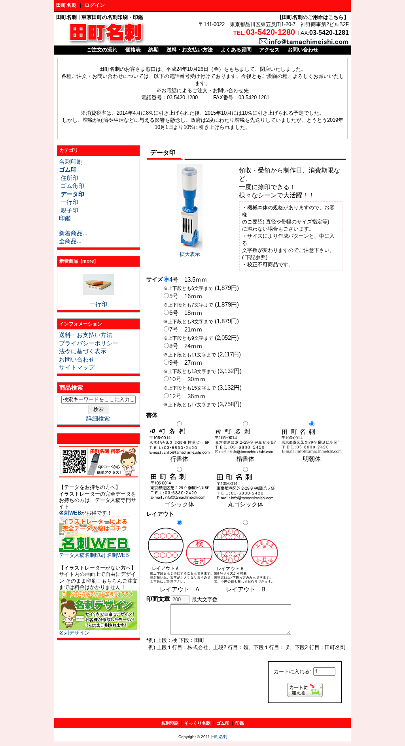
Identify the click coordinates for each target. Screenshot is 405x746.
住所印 (68, 178)
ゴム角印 (71, 186)
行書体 (179, 459)
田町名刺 (66, 5)
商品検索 (71, 387)
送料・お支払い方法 (190, 50)
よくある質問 (236, 50)
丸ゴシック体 (245, 504)
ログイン (95, 5)
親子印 (68, 210)
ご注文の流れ (102, 50)
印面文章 (158, 599)
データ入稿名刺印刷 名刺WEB (94, 555)
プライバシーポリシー (88, 343)
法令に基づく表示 (82, 351)
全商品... (70, 241)
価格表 (133, 50)
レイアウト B (248, 589)
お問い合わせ (303, 50)
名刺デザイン (74, 633)
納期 (153, 50)
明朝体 (312, 459)
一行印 (68, 202)
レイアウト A (179, 589)
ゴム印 (222, 723)
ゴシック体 (179, 504)
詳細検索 (98, 418)
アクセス (269, 50)
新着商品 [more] (77, 261)
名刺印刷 (71, 162)
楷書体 (245, 459)
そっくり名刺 (197, 723)
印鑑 (65, 218)
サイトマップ (77, 367)
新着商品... (73, 233)
